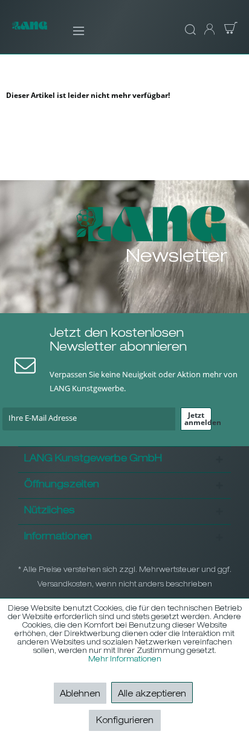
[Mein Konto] (208, 30)
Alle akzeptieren (152, 694)
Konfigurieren (125, 721)
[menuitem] (70, 30)
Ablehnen (80, 694)
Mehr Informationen (124, 659)
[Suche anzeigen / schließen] (188, 30)
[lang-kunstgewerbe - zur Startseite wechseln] (29, 31)
